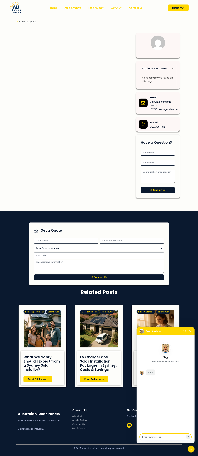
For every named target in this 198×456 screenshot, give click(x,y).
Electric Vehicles (89, 312)
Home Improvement (34, 312)
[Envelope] (129, 425)
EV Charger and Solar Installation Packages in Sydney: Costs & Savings (98, 363)
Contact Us (135, 7)
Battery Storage (146, 312)
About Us (116, 7)
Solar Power (53, 312)
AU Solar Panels (43, 414)
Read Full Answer (37, 379)
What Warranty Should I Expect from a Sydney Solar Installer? (41, 363)
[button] (172, 68)
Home (53, 7)
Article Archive (73, 7)
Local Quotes (96, 7)
